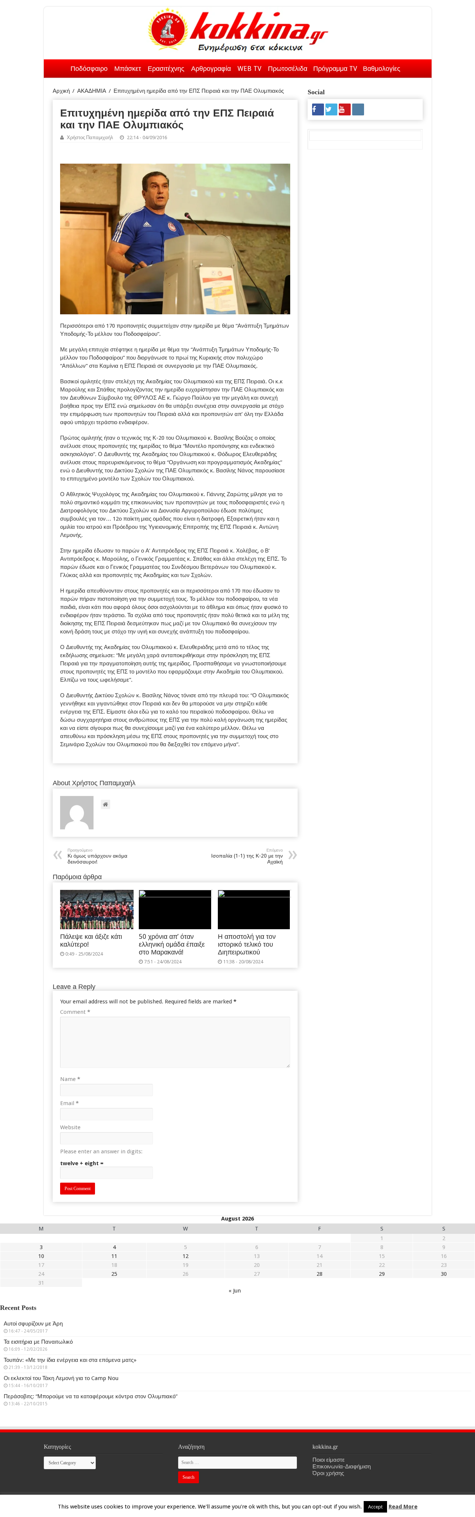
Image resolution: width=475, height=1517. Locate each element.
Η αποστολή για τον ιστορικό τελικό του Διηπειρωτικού (247, 944)
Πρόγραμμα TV (335, 68)
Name (70, 1079)
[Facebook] (318, 109)
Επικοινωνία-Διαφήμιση (341, 1466)
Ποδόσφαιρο (89, 68)
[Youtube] (345, 109)
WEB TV (249, 68)
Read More (403, 1506)
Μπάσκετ (127, 68)
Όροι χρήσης (328, 1473)
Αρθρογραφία (211, 68)
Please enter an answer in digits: (101, 1151)
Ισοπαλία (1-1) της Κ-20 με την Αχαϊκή (247, 856)
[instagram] (358, 109)
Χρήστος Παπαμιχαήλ (90, 137)
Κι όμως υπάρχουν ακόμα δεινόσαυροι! (97, 856)
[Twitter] (331, 109)
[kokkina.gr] (238, 28)
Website (70, 1127)
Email (69, 1103)
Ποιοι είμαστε (328, 1460)
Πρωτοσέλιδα (287, 68)
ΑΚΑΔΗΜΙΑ (91, 91)
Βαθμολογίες (381, 68)
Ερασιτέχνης (166, 68)
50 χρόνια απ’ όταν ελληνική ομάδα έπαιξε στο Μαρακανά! (172, 944)
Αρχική (58, 67)
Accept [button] (375, 1507)
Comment (75, 1012)
